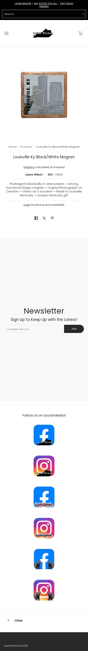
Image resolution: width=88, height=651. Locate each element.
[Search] (83, 14)
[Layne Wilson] (42, 33)
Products (26, 147)
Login (27, 205)
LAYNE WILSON (23, 3)
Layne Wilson (34, 174)
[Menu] (6, 33)
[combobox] (41, 14)
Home (13, 147)
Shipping (29, 167)
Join (74, 329)
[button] (80, 33)
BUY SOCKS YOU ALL (46, 3)
